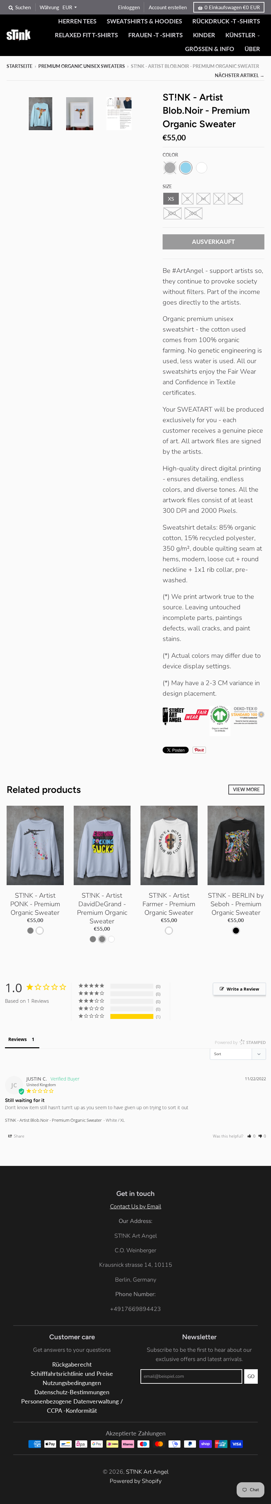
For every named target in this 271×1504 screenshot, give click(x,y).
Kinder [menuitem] (204, 35)
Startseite (19, 66)
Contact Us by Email (135, 1206)
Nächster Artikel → (239, 75)
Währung (49, 7)
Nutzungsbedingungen (72, 1382)
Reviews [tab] (17, 1039)
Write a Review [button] (243, 989)
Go (251, 1376)
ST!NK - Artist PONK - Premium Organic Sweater (35, 904)
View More (246, 789)
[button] (251, 1136)
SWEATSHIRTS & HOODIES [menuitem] (144, 21)
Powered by (240, 1042)
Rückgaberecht (72, 1364)
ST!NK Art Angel (147, 1472)
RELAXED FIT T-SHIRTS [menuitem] (86, 35)
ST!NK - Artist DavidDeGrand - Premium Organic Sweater (102, 908)
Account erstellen (168, 7)
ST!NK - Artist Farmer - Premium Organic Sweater (168, 904)
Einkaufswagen (232, 7)
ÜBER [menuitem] (252, 48)
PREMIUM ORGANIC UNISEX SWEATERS (81, 66)
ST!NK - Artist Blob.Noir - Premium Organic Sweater (53, 1120)
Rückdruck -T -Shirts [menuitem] (226, 21)
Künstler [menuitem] (240, 35)
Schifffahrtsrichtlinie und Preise (72, 1373)
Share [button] (18, 1136)
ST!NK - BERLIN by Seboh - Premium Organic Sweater (236, 904)
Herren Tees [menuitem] (77, 21)
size (167, 186)
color (170, 155)
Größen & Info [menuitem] (209, 48)
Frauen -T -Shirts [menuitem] (155, 35)
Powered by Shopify (136, 1481)
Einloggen (129, 7)
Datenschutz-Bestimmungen (71, 1392)
